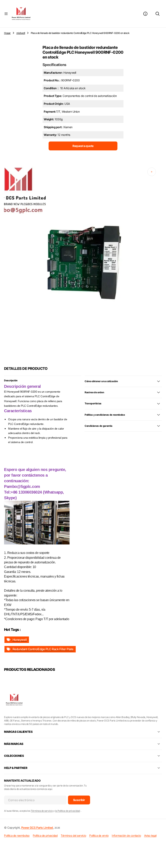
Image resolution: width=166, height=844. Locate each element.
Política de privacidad (45, 835)
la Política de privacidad (67, 810)
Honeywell (20, 640)
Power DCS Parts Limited (37, 827)
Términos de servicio (42, 810)
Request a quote (83, 146)
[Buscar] (157, 13)
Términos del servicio (73, 835)
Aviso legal (150, 835)
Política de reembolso (17, 835)
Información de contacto (126, 835)
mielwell (20, 33)
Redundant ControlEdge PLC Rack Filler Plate (43, 649)
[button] (6, 14)
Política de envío (99, 835)
